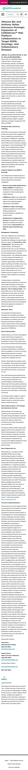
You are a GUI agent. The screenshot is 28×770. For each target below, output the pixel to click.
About (6, 760)
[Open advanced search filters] (21, 14)
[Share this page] (26, 14)
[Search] (18, 14)
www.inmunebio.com (10, 499)
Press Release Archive (16, 760)
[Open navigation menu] (2, 14)
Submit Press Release (14, 764)
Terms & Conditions (14, 767)
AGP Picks (4, 2)
